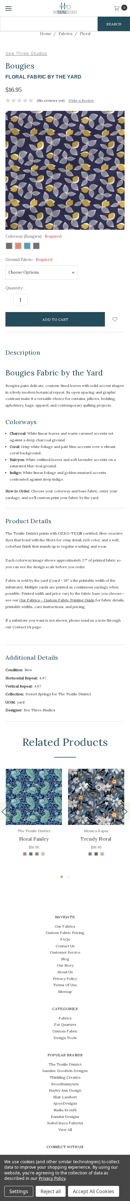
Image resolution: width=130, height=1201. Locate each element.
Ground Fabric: (28, 259)
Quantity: (14, 288)
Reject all (51, 1191)
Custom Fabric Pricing (65, 932)
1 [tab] (61, 877)
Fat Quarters (65, 1024)
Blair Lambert (65, 1097)
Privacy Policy (65, 978)
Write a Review (81, 100)
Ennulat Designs (65, 1116)
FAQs (65, 939)
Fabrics (65, 1018)
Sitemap (65, 991)
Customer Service (65, 952)
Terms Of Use (65, 985)
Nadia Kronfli (65, 1110)
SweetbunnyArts (65, 1084)
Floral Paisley (34, 839)
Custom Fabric (65, 1031)
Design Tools (65, 1037)
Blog (65, 959)
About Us (65, 972)
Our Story (65, 965)
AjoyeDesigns (65, 1103)
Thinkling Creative (65, 1077)
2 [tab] (68, 877)
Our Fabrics (65, 926)
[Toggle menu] (8, 8)
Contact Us (65, 946)
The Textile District (65, 1064)
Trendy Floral (96, 839)
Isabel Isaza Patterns (65, 1123)
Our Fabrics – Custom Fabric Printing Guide (57, 600)
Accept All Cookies (93, 1191)
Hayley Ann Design (65, 1090)
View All (65, 1129)
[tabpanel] (34, 813)
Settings (18, 1191)
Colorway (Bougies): (33, 236)
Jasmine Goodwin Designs (65, 1070)
